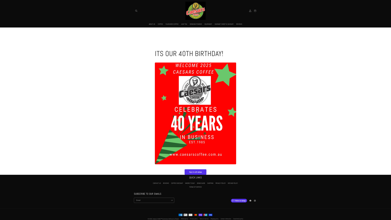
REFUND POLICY (233, 183)
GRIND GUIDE (201, 183)
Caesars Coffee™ (157, 219)
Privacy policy (194, 219)
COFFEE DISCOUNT (177, 183)
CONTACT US (157, 183)
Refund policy (184, 219)
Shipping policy (215, 219)
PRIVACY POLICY (221, 183)
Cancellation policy (238, 219)
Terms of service (204, 219)
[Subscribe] (171, 200)
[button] (136, 10)
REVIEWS (166, 183)
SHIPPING (210, 183)
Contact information (226, 219)
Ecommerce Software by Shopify (170, 219)
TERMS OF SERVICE (195, 187)
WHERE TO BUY (190, 183)
